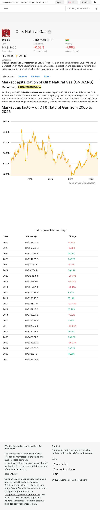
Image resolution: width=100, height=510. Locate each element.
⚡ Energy (20, 55)
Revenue (22, 76)
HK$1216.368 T (41, 2)
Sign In (60, 2)
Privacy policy (60, 464)
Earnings (35, 76)
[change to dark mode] (95, 2)
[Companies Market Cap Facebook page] (53, 474)
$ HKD (85, 2)
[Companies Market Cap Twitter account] (56, 474)
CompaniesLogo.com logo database (22, 494)
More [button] (46, 76)
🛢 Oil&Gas (8, 55)
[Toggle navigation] (6, 8)
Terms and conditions (64, 469)
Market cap (8, 76)
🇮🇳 (67, 40)
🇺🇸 (71, 2)
